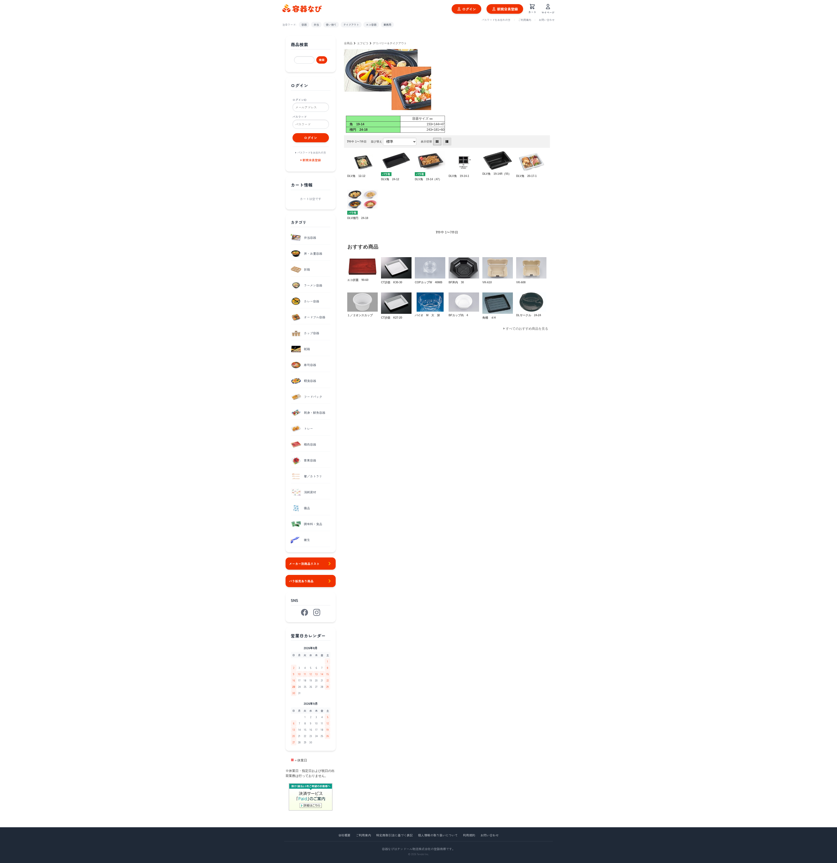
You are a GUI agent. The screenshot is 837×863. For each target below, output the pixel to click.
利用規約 (469, 835)
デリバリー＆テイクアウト (390, 43)
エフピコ (362, 43)
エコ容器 (371, 24)
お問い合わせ (547, 20)
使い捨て (331, 24)
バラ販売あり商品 (301, 581)
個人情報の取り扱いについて (438, 835)
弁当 (316, 24)
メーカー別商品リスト (304, 563)
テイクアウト (351, 24)
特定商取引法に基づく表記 (394, 835)
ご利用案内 (524, 20)
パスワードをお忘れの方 (496, 20)
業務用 (387, 24)
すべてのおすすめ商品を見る (527, 328)
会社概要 (344, 835)
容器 (304, 24)
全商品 (348, 43)
